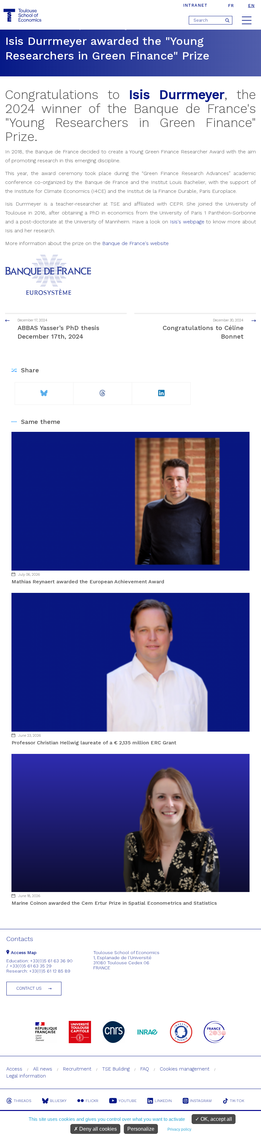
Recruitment (77, 1069)
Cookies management (184, 1069)
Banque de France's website (135, 243)
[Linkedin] (161, 390)
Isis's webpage (187, 222)
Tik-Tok (237, 1101)
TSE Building (116, 1069)
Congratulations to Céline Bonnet (203, 329)
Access (14, 1069)
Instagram (201, 1101)
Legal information (26, 1076)
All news (42, 1069)
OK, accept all (215, 1119)
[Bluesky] (44, 390)
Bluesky (58, 1101)
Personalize (140, 1129)
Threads (22, 1101)
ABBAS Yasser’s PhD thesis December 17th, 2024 (58, 329)
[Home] (23, 15)
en (251, 5)
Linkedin (163, 1101)
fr (231, 5)
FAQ (144, 1069)
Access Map (23, 952)
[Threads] (103, 390)
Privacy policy (179, 1129)
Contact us (29, 988)
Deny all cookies (97, 1129)
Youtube (127, 1101)
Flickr (92, 1101)
